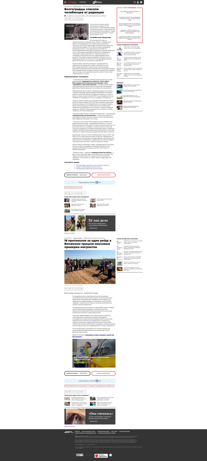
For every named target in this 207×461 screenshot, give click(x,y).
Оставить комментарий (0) (103, 174)
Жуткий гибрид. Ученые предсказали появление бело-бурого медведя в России (133, 69)
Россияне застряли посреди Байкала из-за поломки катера (132, 91)
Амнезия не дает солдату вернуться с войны (77, 205)
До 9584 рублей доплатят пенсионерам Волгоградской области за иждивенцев (78, 399)
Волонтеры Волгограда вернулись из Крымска (103, 205)
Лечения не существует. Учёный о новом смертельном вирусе (132, 263)
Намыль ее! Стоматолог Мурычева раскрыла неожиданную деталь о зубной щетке (132, 258)
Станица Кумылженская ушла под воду (89, 168)
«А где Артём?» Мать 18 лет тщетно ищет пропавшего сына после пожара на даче (132, 64)
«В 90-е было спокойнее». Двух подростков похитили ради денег (132, 47)
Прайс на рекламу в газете (88, 431)
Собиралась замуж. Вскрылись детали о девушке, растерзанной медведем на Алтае (132, 247)
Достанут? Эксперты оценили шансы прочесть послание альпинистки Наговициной (133, 253)
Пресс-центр (114, 431)
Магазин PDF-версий (124, 431)
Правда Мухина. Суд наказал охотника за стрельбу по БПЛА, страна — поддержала (79, 404)
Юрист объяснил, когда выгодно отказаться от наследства (131, 85)
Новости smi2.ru (69, 233)
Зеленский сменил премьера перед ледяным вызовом (132, 101)
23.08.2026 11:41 (68, 238)
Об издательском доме (103, 431)
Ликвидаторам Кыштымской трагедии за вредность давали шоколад (79, 200)
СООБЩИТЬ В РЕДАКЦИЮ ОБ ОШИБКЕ (106, 433)
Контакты (77, 431)
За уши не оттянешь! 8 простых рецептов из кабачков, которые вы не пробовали (133, 269)
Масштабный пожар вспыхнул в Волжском (129, 12)
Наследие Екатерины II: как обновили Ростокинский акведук (131, 96)
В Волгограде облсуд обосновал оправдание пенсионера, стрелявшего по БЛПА (105, 399)
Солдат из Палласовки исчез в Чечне (88, 167)
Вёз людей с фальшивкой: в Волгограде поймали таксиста (91, 358)
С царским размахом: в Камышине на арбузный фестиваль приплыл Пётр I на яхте (130, 38)
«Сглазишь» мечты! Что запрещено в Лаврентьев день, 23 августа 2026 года (130, 19)
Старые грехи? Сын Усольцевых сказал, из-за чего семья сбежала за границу (133, 75)
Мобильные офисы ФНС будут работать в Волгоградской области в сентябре (104, 404)
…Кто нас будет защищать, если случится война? (92, 165)
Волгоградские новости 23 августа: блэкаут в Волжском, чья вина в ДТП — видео (130, 25)
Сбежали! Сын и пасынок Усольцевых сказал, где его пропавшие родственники (133, 242)
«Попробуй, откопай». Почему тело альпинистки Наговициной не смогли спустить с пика (133, 53)
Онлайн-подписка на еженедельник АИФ (85, 433)
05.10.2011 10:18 (67, 6)
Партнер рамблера (89, 454)
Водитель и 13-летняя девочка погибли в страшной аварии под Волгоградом (130, 32)
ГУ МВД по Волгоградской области (73, 285)
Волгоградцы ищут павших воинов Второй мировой (78, 210)
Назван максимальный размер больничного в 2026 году (131, 107)
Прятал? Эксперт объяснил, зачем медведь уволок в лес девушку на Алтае (132, 59)
